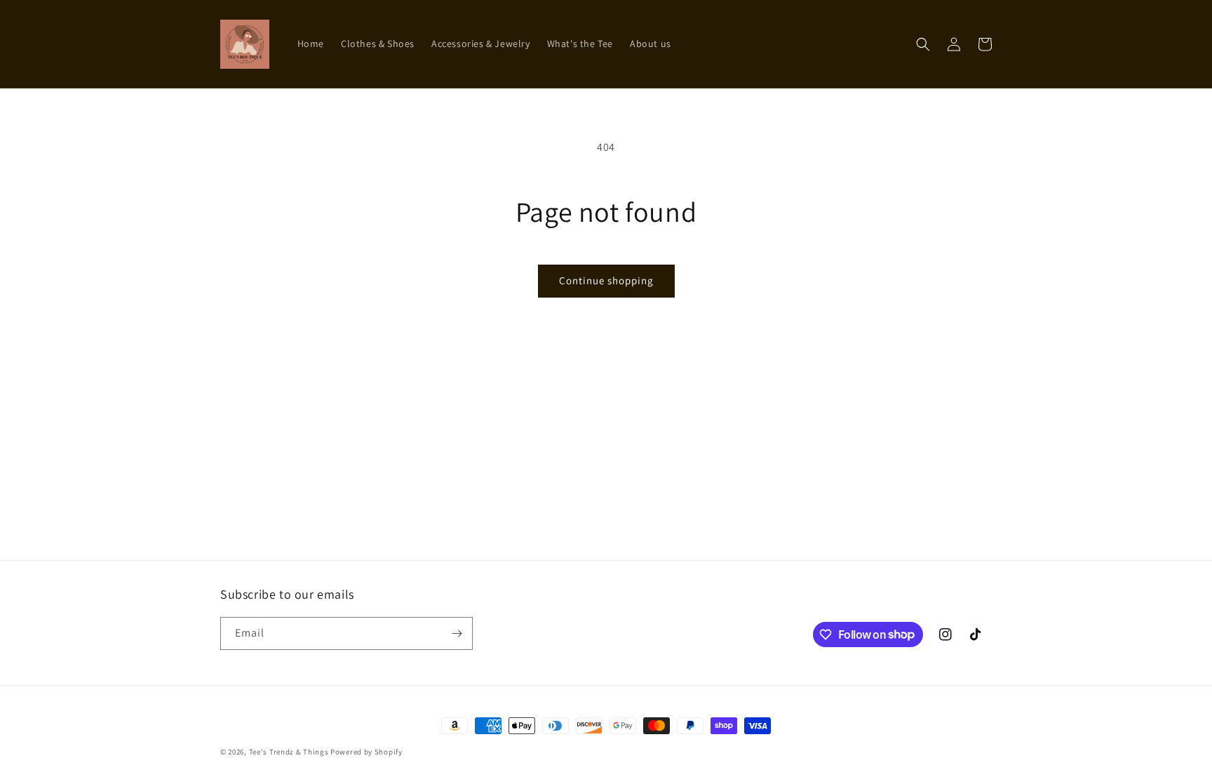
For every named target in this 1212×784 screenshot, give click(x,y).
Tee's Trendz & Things (289, 752)
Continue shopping (606, 280)
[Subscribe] (456, 633)
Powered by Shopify (366, 752)
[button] (923, 44)
